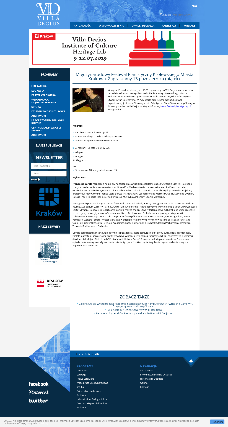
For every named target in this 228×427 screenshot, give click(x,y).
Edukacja (37, 90)
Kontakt (189, 25)
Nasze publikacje (49, 145)
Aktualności (83, 25)
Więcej (44, 423)
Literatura (39, 86)
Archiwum (38, 115)
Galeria (143, 382)
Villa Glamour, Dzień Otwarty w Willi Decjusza (135, 309)
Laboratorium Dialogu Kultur (47, 122)
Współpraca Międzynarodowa (43, 101)
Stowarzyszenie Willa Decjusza (156, 374)
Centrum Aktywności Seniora (46, 129)
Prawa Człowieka (43, 95)
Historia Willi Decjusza (151, 378)
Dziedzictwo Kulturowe (48, 111)
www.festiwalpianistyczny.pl (176, 106)
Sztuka (36, 107)
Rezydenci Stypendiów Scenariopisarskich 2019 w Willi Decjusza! (134, 313)
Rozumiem (217, 422)
